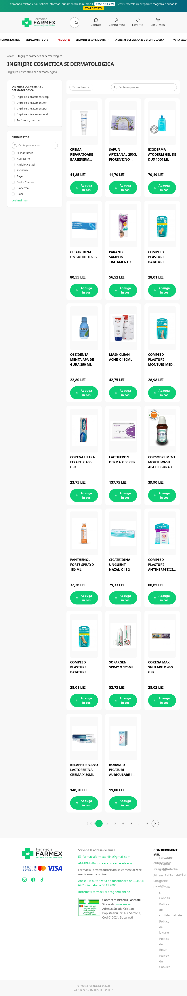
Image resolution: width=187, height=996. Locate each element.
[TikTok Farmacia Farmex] (42, 879)
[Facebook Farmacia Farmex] (33, 879)
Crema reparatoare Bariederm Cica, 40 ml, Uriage (81, 154)
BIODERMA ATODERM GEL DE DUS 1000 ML (162, 154)
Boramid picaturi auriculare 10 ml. (121, 770)
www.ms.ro (123, 904)
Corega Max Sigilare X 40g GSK (160, 667)
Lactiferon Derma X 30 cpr (122, 459)
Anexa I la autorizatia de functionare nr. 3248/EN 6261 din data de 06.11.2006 (111, 883)
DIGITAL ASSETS (103, 990)
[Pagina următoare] (155, 823)
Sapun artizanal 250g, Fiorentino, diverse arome (123, 154)
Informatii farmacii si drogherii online (104, 892)
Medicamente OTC (37, 39)
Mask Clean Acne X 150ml (120, 357)
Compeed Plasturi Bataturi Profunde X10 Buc (82, 667)
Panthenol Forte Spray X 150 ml (82, 564)
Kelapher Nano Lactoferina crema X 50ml (84, 770)
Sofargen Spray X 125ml (121, 664)
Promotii (64, 39)
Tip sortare (79, 87)
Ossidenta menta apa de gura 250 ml (82, 359)
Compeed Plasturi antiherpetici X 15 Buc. (162, 564)
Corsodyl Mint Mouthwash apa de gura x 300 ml (161, 462)
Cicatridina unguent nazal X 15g (119, 564)
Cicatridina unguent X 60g (83, 254)
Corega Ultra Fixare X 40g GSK (82, 462)
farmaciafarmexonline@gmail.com (106, 857)
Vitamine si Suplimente (91, 39)
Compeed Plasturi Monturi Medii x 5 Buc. (161, 359)
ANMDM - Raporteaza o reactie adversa (105, 863)
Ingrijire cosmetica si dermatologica (139, 39)
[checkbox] (13, 96)
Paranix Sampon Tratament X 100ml (120, 257)
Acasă (10, 56)
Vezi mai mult (20, 200)
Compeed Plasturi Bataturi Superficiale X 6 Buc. (161, 257)
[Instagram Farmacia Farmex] (24, 879)
